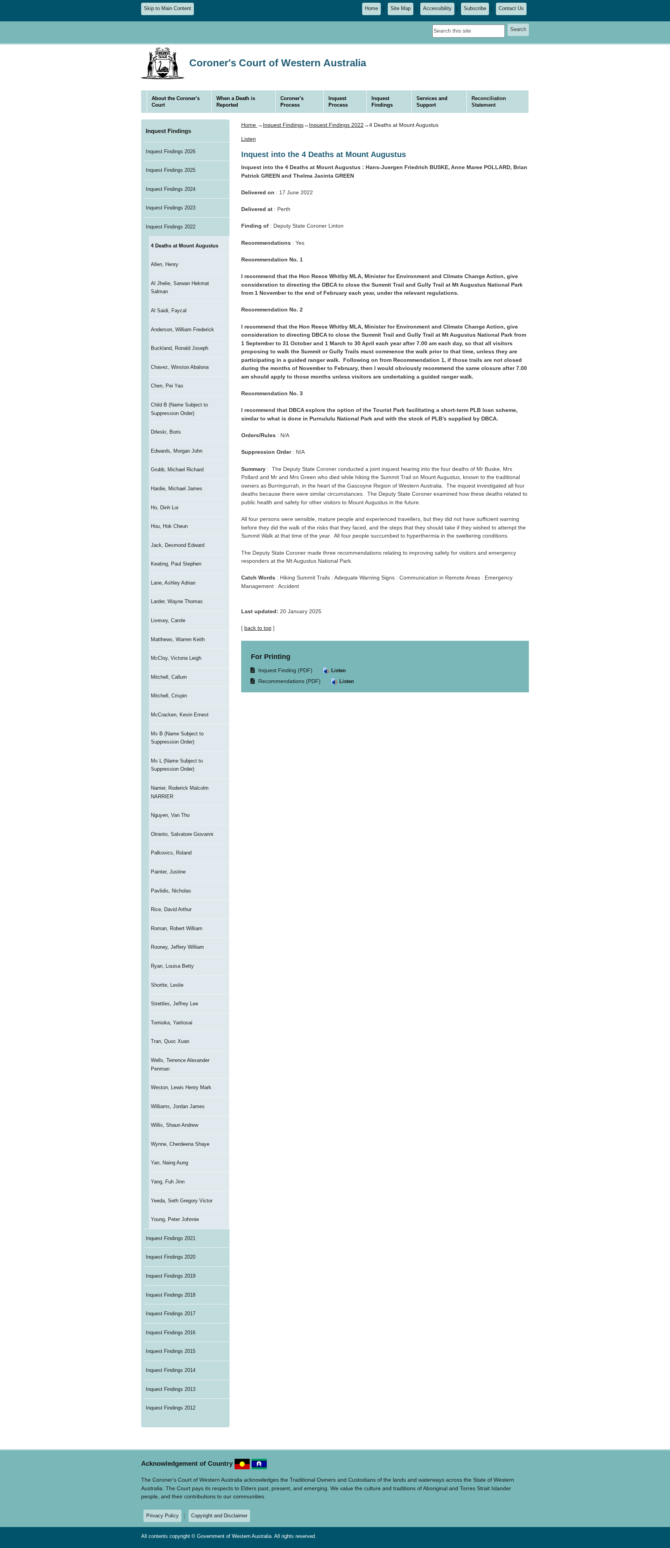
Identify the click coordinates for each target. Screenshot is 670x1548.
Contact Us (511, 8)
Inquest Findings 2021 (170, 1238)
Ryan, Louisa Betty (172, 966)
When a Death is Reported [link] (235, 101)
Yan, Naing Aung (169, 1163)
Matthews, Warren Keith (178, 639)
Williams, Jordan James (178, 1106)
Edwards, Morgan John (176, 451)
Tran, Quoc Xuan (170, 1041)
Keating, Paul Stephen (176, 564)
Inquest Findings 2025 (170, 170)
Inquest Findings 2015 (170, 1351)
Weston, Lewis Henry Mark (181, 1087)
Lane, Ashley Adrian (173, 583)
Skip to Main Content (167, 8)
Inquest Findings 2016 (170, 1332)
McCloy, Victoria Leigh (176, 658)
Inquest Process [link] (338, 101)
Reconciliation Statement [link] (488, 101)
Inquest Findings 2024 (170, 189)
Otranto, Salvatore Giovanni (182, 834)
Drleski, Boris (166, 432)
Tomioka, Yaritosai (171, 1023)
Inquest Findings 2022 (170, 227)
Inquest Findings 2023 (170, 208)
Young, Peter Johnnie (175, 1219)
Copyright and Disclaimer (219, 1516)
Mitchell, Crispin (169, 696)
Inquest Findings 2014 (170, 1370)
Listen (338, 670)
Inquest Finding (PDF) (282, 670)
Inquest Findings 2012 (170, 1408)
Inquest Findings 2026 (170, 151)
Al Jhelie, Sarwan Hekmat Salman (180, 287)
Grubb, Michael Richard (177, 469)
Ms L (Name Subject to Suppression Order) (177, 765)
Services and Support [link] (431, 101)
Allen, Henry (164, 264)
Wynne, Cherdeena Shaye (180, 1144)
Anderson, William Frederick (182, 329)
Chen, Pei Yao (167, 386)
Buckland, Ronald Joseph (179, 348)
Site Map (400, 8)
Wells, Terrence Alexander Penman (180, 1064)
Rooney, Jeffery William (177, 947)
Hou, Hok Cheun (169, 526)
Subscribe (475, 8)
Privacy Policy (162, 1516)
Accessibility (437, 8)
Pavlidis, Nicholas (171, 891)
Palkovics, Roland (171, 853)
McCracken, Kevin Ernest (180, 715)
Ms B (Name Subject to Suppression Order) (177, 738)
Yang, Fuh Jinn (168, 1182)
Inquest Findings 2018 (170, 1295)
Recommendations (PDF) (286, 681)
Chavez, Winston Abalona (180, 367)
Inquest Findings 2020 (170, 1257)
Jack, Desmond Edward (177, 545)
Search (518, 29)
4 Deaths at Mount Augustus (184, 246)
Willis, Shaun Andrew (174, 1125)
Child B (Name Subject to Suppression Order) (179, 409)
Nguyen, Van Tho (170, 815)
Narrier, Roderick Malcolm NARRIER (180, 792)
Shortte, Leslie (167, 985)
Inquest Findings (168, 131)
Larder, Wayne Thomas (177, 601)
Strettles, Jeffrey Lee (174, 1004)
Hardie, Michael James (176, 488)
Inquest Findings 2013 (170, 1389)
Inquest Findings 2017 (170, 1313)
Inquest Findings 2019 (170, 1276)
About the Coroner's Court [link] (176, 101)
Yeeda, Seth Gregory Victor (181, 1201)
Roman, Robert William (176, 928)
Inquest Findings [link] (382, 101)
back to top (257, 628)
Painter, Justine (168, 872)
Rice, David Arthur (171, 909)
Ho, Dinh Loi (164, 507)
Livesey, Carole (168, 620)
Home (371, 8)
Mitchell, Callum (169, 677)
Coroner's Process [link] (292, 101)
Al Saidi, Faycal (168, 310)
